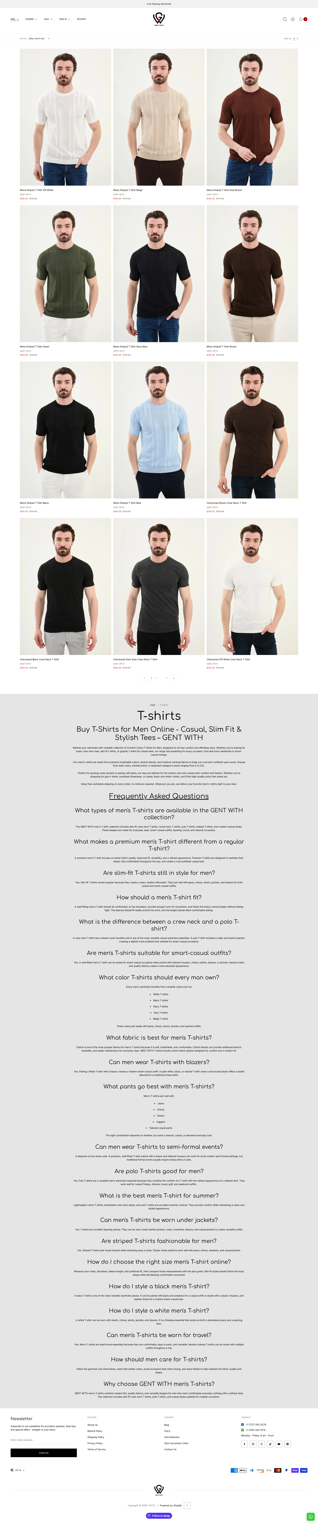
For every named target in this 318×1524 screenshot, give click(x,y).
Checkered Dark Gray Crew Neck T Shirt (135, 659)
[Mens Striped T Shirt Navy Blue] (159, 273)
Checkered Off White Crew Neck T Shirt (228, 659)
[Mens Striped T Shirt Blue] (159, 429)
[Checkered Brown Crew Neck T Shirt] (252, 429)
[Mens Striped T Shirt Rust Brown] (252, 117)
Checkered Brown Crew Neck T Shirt (227, 502)
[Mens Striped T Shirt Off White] (65, 117)
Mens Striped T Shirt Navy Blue (130, 346)
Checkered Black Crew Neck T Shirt (39, 659)
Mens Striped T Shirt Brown (222, 346)
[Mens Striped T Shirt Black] (65, 429)
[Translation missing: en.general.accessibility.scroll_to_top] (187, 1505)
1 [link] (151, 678)
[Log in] (292, 19)
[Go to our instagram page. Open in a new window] (253, 1444)
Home (152, 705)
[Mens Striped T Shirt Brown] (252, 273)
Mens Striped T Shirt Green (34, 346)
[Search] (285, 19)
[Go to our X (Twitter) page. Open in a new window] (261, 1444)
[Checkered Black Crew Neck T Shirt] (65, 586)
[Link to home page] (159, 1490)
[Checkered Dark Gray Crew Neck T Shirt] (159, 586)
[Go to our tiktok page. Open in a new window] (270, 1444)
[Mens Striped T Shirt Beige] (159, 117)
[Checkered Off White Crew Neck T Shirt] (252, 586)
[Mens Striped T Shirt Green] (65, 273)
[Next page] (173, 678)
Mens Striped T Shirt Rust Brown (224, 190)
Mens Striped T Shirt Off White (36, 190)
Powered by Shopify (171, 1505)
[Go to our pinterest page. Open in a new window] (287, 1444)
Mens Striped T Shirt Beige (127, 190)
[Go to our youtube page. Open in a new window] (279, 1444)
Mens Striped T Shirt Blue (127, 502)
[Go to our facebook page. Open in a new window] (244, 1444)
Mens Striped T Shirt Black (34, 502)
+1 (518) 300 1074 (255, 1430)
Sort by (23, 38)
